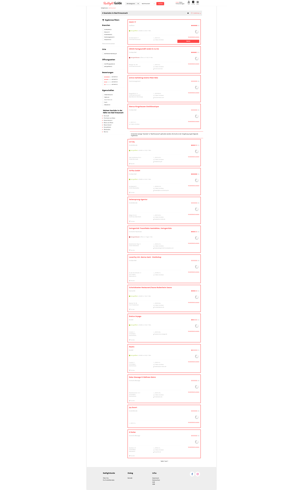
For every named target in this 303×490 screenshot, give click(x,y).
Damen (188, 41)
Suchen (160, 3)
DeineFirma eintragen (180, 3)
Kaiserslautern (108, 120)
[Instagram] (197, 474)
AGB (153, 482)
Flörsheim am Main (109, 118)
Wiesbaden (107, 129)
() (107, 29)
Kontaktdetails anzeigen (193, 37)
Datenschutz (156, 480)
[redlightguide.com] (113, 3)
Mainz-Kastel (107, 125)
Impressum (155, 478)
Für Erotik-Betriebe (108, 480)
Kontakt (130, 478)
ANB (153, 484)
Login (189, 4)
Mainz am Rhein (108, 123)
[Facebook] (192, 474)
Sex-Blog (193, 4)
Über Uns (106, 478)
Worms (106, 132)
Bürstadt (106, 116)
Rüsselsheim (107, 127)
